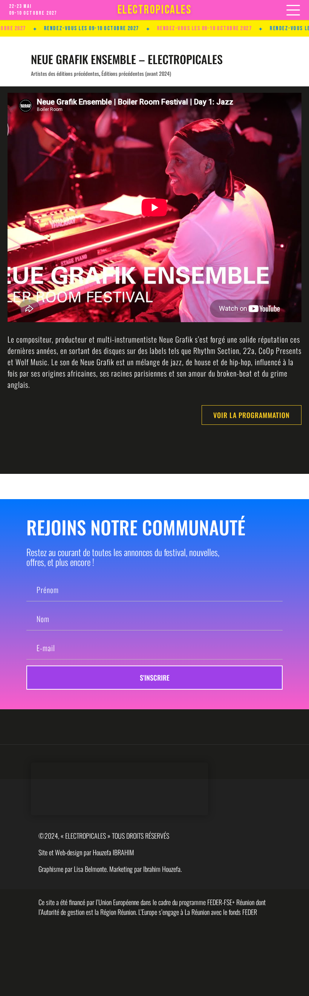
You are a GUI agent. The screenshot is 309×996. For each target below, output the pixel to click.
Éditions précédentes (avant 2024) (136, 73)
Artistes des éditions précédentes (65, 73)
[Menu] (293, 10)
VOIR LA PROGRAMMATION (251, 415)
